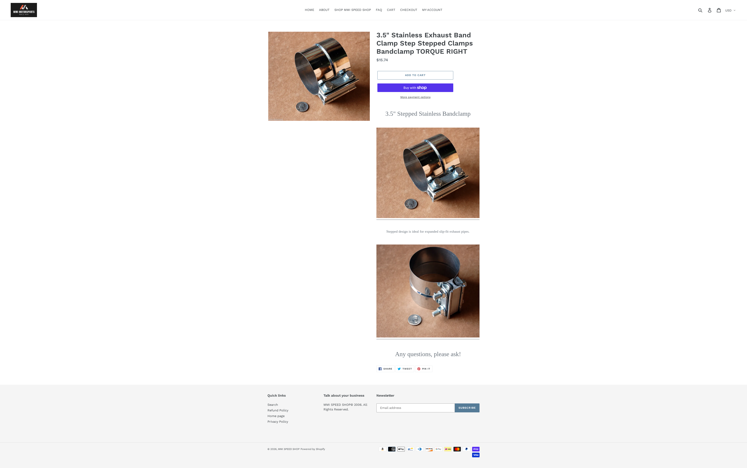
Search (272, 405)
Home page (276, 416)
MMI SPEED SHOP (289, 449)
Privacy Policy (277, 421)
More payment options (415, 97)
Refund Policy (277, 410)
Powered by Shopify (313, 449)
